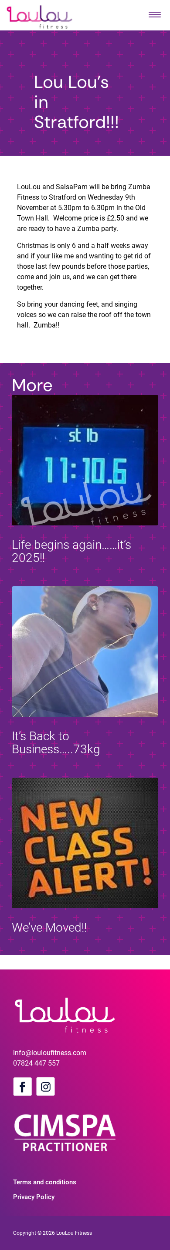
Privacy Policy (33, 1197)
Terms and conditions (44, 1182)
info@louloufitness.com (49, 1053)
